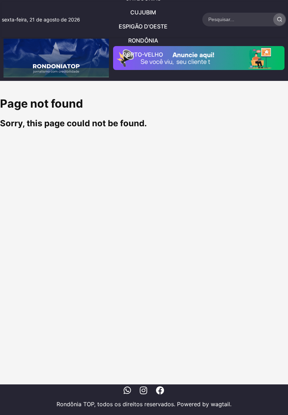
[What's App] (127, 391)
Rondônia (143, 40)
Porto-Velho (143, 54)
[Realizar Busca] (279, 19)
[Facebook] (160, 391)
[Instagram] (143, 391)
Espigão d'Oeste (143, 26)
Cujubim (143, 12)
